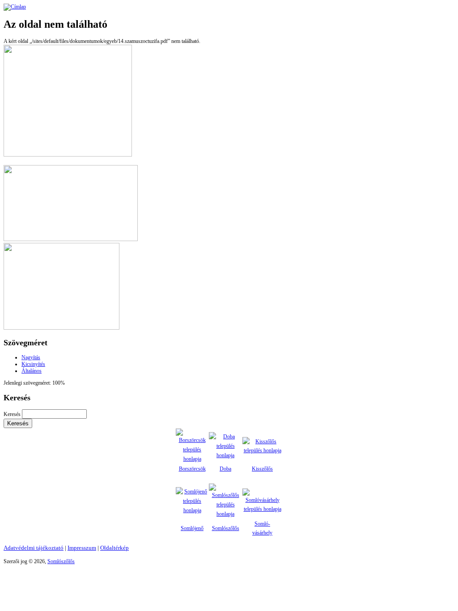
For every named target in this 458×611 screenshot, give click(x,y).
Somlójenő (192, 528)
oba (227, 469)
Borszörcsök (192, 469)
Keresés (13, 414)
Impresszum (82, 547)
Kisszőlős (262, 469)
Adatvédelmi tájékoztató (34, 547)
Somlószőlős (225, 528)
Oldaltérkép (114, 547)
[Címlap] (15, 7)
